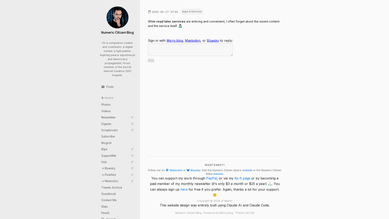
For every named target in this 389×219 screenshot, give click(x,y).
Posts (110, 86)
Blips (104, 149)
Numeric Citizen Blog (117, 32)
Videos (106, 111)
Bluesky (213, 41)
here (184, 189)
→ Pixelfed (108, 174)
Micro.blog (175, 41)
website (247, 170)
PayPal (211, 178)
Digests (106, 124)
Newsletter (108, 117)
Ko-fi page (242, 178)
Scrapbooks (109, 130)
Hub (104, 162)
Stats (104, 206)
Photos (106, 104)
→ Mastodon (109, 181)
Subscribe (108, 136)
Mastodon (192, 41)
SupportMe (108, 155)
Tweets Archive (111, 187)
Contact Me (109, 200)
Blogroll (106, 143)
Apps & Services (192, 11)
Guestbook (108, 193)
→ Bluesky (108, 168)
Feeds (105, 213)
